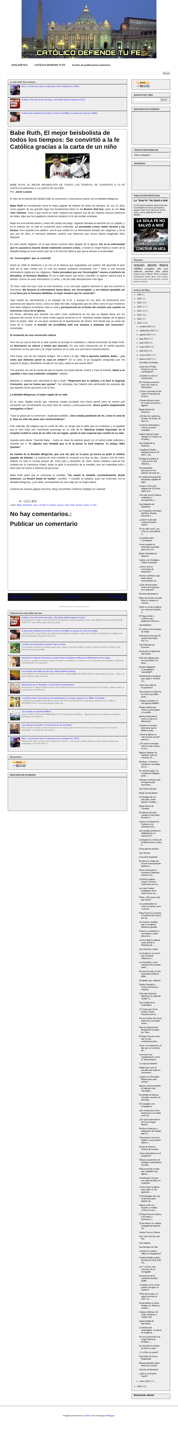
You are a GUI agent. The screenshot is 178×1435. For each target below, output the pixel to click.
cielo (159, 269)
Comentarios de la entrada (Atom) (74, 606)
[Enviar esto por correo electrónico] (25, 501)
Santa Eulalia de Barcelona (146, 1322)
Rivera (156, 274)
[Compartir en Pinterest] (35, 501)
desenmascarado (140, 279)
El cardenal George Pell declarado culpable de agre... (150, 479)
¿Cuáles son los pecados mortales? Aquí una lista (43, 644)
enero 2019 (144, 1381)
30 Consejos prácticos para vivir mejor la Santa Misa (149, 384)
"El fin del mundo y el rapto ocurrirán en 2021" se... (148, 1296)
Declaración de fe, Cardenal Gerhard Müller (148, 1278)
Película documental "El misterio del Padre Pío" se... (149, 638)
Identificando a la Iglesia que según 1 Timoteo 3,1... (150, 678)
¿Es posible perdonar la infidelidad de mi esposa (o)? (149, 833)
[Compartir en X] (30, 501)
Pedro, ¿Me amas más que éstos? (149, 898)
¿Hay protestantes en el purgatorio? (150, 1154)
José (166, 269)
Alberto (150, 274)
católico (138, 268)
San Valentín (144, 1243)
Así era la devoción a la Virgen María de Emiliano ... (149, 1339)
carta (35, 505)
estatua (137, 274)
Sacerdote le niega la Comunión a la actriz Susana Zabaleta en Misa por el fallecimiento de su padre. (66, 658)
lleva (154, 277)
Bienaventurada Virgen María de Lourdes (149, 1364)
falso (158, 271)
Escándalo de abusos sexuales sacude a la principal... (149, 1097)
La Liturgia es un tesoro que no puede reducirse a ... (149, 955)
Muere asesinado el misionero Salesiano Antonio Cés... (149, 872)
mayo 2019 (144, 347)
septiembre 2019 (147, 330)
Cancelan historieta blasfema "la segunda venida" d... (150, 996)
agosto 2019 (145, 334)
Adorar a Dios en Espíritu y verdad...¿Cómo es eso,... (148, 1207)
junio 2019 (144, 343)
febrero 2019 (145, 359)
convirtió (42, 505)
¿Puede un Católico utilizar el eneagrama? (150, 1252)
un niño (93, 505)
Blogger (111, 1415)
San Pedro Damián (147, 789)
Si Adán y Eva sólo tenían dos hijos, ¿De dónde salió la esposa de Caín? (54, 99)
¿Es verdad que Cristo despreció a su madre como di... (150, 1113)
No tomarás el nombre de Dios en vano (149, 1347)
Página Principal (70, 597)
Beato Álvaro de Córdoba (146, 807)
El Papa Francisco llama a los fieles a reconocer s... (150, 1216)
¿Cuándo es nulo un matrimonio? (148, 376)
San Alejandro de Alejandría (146, 505)
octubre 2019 (145, 326)
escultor (151, 279)
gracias (60, 505)
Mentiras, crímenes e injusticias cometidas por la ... (149, 764)
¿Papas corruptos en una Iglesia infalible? (149, 702)
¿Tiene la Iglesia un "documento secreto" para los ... (149, 737)
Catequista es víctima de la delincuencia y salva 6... (150, 842)
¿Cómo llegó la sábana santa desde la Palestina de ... (149, 942)
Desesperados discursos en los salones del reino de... (150, 470)
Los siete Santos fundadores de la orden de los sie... (148, 890)
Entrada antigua (117, 597)
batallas (165, 277)
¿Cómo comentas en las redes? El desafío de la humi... (150, 393)
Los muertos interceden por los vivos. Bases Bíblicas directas (48, 671)
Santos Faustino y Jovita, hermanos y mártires (149, 987)
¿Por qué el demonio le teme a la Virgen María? (149, 1122)
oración (139, 265)
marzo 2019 (145, 355)
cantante (164, 274)
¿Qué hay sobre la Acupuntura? (147, 686)
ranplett (86, 1415)
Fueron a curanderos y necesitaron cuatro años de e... (149, 933)
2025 (139, 298)
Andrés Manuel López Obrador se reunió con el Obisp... (150, 436)
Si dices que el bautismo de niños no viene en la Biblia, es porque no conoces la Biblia (59, 113)
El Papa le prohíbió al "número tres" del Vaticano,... (148, 461)
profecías (138, 271)
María (164, 265)
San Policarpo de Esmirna (146, 646)
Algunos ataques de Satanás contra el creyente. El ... (148, 755)
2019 (139, 323)
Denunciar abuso (144, 1395)
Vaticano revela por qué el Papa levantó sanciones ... (149, 782)
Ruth (73, 505)
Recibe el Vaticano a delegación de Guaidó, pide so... (150, 1131)
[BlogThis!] (27, 501)
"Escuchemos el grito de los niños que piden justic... (150, 694)
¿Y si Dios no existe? (148, 1352)
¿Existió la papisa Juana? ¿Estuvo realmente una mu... (149, 881)
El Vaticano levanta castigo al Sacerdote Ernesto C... (149, 815)
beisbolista (27, 505)
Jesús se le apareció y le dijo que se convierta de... (150, 1048)
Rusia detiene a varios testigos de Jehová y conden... (149, 1305)
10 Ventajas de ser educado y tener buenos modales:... (148, 799)
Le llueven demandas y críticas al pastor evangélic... (149, 427)
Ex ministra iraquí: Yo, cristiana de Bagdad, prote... (149, 773)
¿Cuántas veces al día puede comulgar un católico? (149, 1287)
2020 (139, 319)
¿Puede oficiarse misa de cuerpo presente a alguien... (149, 403)
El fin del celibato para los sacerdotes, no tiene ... (149, 660)
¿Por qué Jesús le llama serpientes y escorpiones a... (150, 497)
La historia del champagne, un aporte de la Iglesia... (150, 1330)
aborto (152, 265)
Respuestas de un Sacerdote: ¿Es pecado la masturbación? (48, 685)
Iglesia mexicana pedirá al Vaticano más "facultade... (149, 1088)
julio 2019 (144, 339)
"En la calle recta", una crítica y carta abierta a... (149, 531)
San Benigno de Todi (148, 1247)
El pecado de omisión (149, 849)
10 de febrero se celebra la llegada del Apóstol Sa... (150, 1225)
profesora (137, 282)
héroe (147, 277)
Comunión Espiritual (148, 857)
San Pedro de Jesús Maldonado (148, 1357)
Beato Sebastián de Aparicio (148, 554)
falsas (165, 271)
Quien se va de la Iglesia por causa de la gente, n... (150, 609)
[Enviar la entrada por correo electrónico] (20, 501)
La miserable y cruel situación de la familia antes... (149, 964)
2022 (139, 311)
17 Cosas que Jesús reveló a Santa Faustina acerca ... (148, 1011)
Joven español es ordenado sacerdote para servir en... (149, 547)
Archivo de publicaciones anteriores (91, 65)
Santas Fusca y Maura (149, 1232)
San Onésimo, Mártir (148, 949)
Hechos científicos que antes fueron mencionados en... (149, 578)
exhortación (139, 277)
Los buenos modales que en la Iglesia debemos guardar (148, 924)
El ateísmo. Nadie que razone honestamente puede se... (150, 863)
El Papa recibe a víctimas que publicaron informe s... (150, 618)
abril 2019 (144, 351)
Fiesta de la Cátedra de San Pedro (149, 652)
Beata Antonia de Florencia (146, 410)
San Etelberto (145, 625)
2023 (139, 306)
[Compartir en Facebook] (33, 501)
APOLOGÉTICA (19, 65)
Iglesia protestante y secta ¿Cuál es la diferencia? (148, 718)
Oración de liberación (148, 1369)
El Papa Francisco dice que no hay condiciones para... (149, 1038)
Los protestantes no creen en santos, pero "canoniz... (150, 906)
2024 (139, 302)
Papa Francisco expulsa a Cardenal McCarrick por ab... (150, 915)
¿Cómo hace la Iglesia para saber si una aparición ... (149, 1189)
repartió (144, 282)
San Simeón (144, 853)
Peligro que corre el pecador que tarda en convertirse (149, 1070)
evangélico (149, 269)
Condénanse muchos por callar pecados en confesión (150, 1180)
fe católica (51, 505)
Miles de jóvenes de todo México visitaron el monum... (150, 600)
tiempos (79, 505)
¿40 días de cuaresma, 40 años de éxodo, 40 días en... (150, 418)
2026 (139, 294)
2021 (139, 315)
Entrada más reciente (21, 597)
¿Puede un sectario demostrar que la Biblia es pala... (148, 728)
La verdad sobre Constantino (146, 539)
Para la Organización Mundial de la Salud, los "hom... (149, 1029)
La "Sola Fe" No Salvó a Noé (151, 200)
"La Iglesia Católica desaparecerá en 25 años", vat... (149, 452)
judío (143, 274)
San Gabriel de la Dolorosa (147, 444)
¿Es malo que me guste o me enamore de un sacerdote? (47, 725)
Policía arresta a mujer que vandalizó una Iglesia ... (149, 1171)
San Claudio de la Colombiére (147, 1003)
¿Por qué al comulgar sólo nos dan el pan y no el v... (149, 746)
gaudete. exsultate (161, 279)
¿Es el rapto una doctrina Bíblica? (36, 711)
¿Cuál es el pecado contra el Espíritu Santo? (148, 522)
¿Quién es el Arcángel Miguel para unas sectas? (149, 1079)
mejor (67, 505)
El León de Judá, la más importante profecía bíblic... (150, 973)
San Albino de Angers (148, 362)
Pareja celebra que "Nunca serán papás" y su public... (149, 709)
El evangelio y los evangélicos (147, 1105)
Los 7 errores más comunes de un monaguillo (147, 1269)
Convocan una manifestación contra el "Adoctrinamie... (149, 1057)
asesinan (149, 271)
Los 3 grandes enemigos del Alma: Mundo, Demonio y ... (150, 513)
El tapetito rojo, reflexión (150, 980)
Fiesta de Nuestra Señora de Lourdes (148, 1148)
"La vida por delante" (148, 1063)
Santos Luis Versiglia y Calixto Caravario (149, 561)
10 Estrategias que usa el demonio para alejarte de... (149, 1198)
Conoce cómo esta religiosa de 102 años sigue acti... (149, 488)
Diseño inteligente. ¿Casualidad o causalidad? (147, 669)
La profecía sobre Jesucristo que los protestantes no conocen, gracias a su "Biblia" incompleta (63, 698)
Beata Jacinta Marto (148, 793)
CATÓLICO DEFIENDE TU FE (49, 65)
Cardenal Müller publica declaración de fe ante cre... (150, 1260)
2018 (139, 1386)
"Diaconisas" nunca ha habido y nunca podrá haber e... (150, 1140)
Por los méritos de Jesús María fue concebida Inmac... (150, 1020)
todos (86, 505)
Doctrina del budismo (148, 594)
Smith (159, 277)
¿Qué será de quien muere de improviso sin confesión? (149, 587)
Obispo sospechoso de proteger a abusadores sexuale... (150, 1162)
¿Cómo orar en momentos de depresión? (146, 569)
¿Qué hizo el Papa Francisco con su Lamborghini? (148, 369)
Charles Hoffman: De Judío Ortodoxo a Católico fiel (148, 1314)
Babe (19, 505)
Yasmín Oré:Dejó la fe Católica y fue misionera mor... (149, 824)
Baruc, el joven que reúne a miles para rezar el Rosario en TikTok (50, 86)
